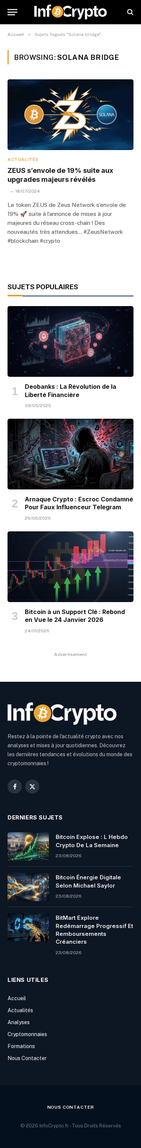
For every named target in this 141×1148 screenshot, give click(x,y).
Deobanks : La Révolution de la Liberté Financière (70, 391)
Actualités (20, 1010)
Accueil (17, 998)
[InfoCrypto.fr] (70, 12)
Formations (21, 1046)
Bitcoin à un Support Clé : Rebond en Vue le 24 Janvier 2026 (75, 616)
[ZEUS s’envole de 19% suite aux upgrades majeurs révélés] (70, 114)
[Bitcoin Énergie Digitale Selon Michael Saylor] (28, 887)
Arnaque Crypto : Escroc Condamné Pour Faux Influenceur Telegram (79, 503)
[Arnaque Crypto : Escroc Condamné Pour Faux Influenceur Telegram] (70, 454)
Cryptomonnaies (27, 1034)
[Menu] (12, 12)
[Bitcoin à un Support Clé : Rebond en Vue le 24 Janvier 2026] (70, 566)
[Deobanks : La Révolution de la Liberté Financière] (70, 341)
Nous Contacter (27, 1058)
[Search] (129, 12)
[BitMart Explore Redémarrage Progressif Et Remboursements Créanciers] (28, 927)
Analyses (19, 1022)
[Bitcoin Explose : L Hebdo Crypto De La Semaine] (28, 846)
